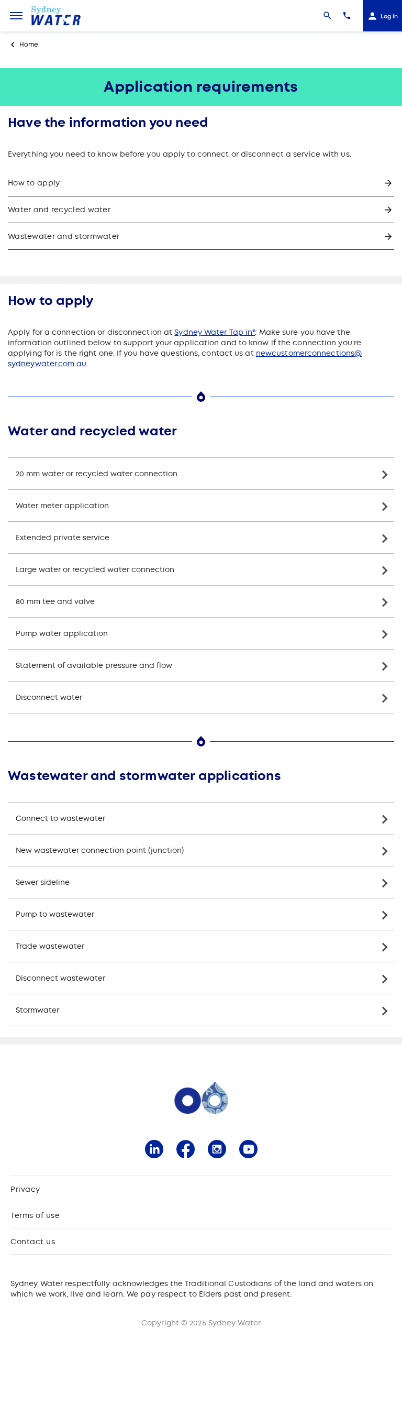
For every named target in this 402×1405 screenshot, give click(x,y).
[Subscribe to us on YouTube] (248, 1149)
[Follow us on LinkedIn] (154, 1149)
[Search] (327, 15)
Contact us (32, 1241)
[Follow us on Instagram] (217, 1149)
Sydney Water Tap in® (214, 332)
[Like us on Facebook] (185, 1149)
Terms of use (35, 1215)
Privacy (25, 1189)
